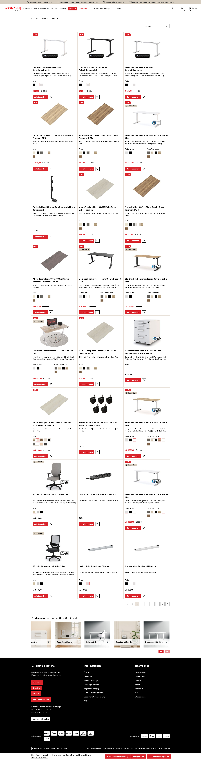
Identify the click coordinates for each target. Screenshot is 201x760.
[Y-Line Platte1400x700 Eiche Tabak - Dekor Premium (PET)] (146, 189)
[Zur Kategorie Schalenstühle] (97, 634)
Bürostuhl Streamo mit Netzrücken (49, 566)
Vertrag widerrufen (41, 719)
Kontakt (138, 685)
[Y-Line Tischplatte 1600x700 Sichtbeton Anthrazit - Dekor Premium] (54, 260)
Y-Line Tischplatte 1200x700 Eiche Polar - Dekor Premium (98, 352)
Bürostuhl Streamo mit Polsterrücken (50, 494)
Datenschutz (140, 676)
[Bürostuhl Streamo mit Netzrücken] (54, 548)
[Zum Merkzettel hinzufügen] (51, 97)
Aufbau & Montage (91, 680)
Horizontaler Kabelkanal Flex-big (94, 566)
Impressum (139, 689)
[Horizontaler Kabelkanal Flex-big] (100, 548)
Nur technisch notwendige (118, 756)
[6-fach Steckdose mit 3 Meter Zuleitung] (100, 476)
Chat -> (36, 694)
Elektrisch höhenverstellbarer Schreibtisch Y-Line (146, 136)
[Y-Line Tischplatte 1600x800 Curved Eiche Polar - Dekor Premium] (54, 404)
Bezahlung (88, 676)
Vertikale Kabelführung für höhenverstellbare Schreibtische (54, 208)
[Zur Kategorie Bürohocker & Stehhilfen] (156, 634)
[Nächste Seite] (162, 604)
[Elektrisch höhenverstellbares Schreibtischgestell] (54, 49)
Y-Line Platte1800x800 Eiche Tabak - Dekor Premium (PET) (98, 136)
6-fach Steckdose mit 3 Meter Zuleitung (97, 494)
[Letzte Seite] (167, 604)
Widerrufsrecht (140, 697)
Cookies (138, 680)
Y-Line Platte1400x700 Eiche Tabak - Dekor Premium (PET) (145, 208)
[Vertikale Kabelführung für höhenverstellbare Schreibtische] (54, 189)
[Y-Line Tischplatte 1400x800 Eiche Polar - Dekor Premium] (100, 189)
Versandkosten (123, 748)
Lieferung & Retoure (91, 685)
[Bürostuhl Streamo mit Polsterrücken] (54, 476)
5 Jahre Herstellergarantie (93, 693)
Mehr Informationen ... (39, 758)
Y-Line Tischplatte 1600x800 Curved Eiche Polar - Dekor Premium (52, 423)
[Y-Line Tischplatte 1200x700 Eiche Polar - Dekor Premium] (100, 332)
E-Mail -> (36, 688)
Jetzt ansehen (40, 97)
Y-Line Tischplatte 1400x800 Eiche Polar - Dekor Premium (98, 208)
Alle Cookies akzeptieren (158, 756)
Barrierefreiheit (140, 672)
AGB (137, 693)
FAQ (85, 701)
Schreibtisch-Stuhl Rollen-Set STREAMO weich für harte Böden (98, 423)
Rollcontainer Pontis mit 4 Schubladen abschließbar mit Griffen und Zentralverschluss (143, 352)
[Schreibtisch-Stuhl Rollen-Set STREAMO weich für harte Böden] (100, 404)
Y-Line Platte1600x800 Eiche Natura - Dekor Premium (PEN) (53, 136)
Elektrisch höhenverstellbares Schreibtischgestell (47, 68)
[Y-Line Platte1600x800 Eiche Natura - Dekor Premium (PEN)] (54, 117)
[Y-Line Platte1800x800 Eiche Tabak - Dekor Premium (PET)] (100, 117)
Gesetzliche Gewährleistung (94, 697)
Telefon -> (37, 682)
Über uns (87, 672)
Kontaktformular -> (41, 699)
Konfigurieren (138, 756)
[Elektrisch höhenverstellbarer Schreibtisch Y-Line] (146, 117)
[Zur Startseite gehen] (12, 9)
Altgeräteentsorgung (91, 689)
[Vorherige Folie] (161, 651)
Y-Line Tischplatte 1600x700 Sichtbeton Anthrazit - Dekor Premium (51, 280)
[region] (39, 2)
